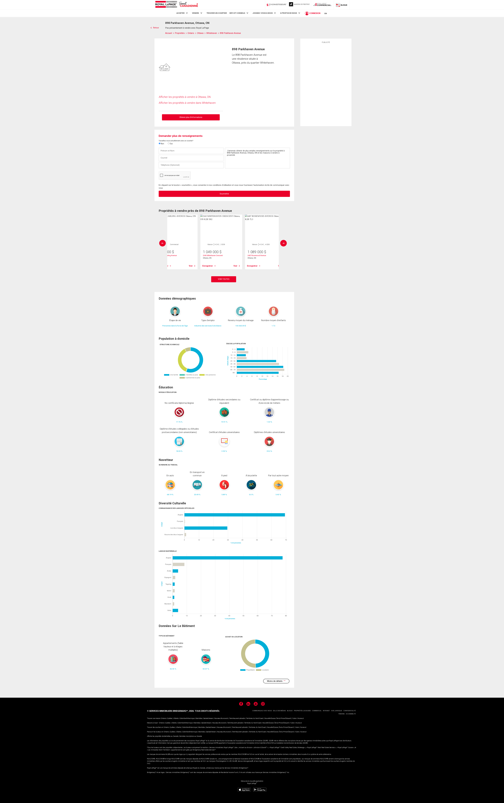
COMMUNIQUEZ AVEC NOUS (262, 711)
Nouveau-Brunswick (221, 718)
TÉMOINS (341, 714)
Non (162, 144)
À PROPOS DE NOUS (288, 13)
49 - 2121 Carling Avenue (167, 255)
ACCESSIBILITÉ (351, 714)
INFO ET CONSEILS (237, 13)
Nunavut (301, 718)
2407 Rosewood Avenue (257, 255)
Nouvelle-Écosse (269, 718)
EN (325, 13)
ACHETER (180, 13)
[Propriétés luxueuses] (299, 4)
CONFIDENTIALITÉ (349, 711)
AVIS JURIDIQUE (336, 711)
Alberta (176, 718)
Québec (169, 718)
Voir (191, 266)
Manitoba (199, 718)
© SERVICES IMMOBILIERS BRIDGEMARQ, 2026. (170, 711)
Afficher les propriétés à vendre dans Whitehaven (187, 102)
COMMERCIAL (317, 711)
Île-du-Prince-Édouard (284, 718)
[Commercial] (322, 5)
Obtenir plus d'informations (190, 117)
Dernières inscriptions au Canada (190, 736)
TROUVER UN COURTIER (217, 13)
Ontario (163, 718)
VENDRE (195, 13)
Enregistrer (207, 266)
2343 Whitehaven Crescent (213, 255)
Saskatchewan (208, 718)
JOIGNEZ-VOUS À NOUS (263, 13)
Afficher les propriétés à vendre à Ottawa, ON (185, 97)
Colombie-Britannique (187, 718)
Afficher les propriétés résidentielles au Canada (162, 736)
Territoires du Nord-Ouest (254, 718)
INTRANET (326, 711)
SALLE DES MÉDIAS (279, 711)
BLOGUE (290, 711)
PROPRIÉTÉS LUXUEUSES (302, 711)
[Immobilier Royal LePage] (176, 5)
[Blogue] (341, 5)
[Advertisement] (326, 84)
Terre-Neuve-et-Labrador (237, 718)
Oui (171, 144)
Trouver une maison (154, 718)
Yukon (294, 718)
